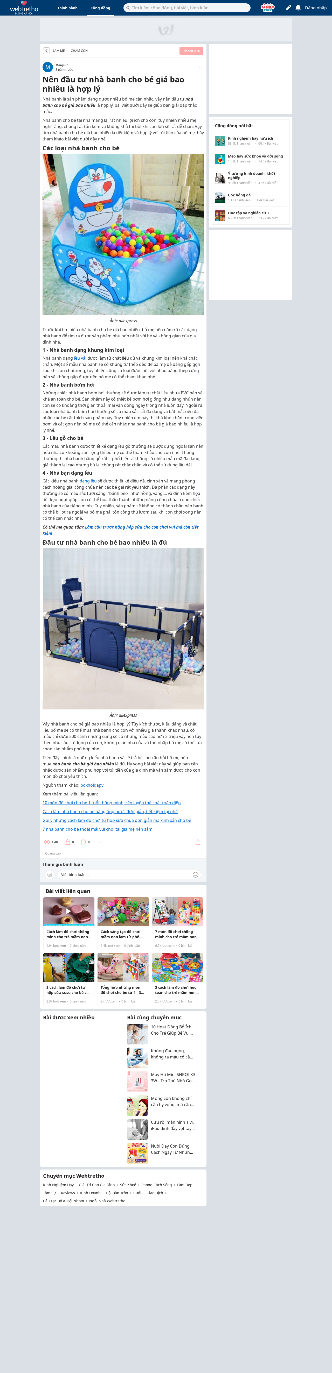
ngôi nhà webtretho (107, 1200)
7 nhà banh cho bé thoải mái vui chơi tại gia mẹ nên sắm (98, 829)
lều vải (80, 358)
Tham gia (191, 50)
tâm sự (49, 1192)
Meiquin (62, 65)
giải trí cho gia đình (97, 1184)
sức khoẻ (128, 1184)
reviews (68, 1192)
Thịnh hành (67, 7)
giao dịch (155, 1192)
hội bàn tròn (117, 1192)
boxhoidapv (91, 785)
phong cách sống (156, 1184)
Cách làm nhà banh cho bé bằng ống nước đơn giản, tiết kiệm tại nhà (110, 811)
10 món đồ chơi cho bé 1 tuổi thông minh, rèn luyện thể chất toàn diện (112, 803)
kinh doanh (90, 1192)
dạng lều (88, 481)
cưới (137, 1192)
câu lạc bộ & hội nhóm (63, 1200)
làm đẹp (184, 1184)
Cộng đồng (100, 7)
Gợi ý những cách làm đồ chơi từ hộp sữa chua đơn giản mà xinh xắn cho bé (117, 820)
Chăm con (79, 50)
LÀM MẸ (59, 51)
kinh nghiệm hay (58, 1184)
